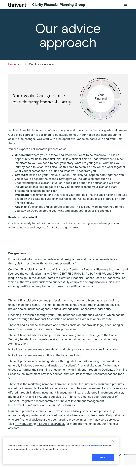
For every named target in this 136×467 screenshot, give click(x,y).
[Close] (113, 441)
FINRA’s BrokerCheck (51, 423)
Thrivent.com (24, 423)
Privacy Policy (94, 445)
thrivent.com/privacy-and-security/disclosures (44, 405)
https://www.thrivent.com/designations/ (49, 263)
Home (12, 64)
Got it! (103, 457)
